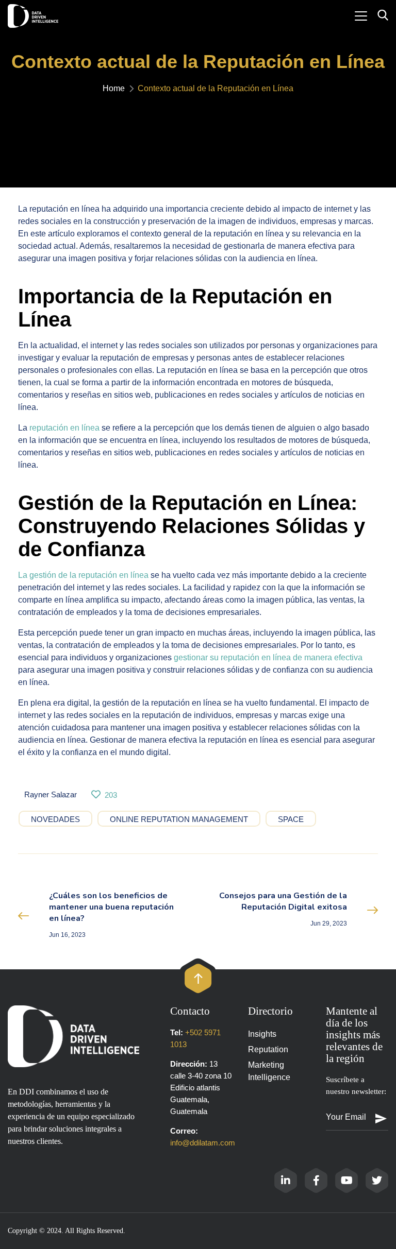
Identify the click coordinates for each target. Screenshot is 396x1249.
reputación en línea (64, 427)
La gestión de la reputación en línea (83, 575)
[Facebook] (316, 1180)
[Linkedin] (285, 1180)
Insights (262, 1034)
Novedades (55, 819)
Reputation (268, 1049)
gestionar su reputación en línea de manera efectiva (268, 657)
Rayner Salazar (50, 794)
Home (114, 88)
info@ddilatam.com (202, 1142)
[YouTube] (346, 1180)
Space (291, 819)
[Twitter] (377, 1180)
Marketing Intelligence (269, 1071)
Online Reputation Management (179, 819)
